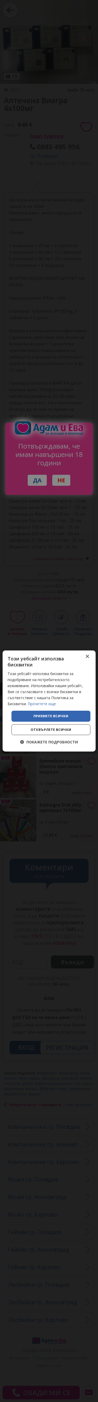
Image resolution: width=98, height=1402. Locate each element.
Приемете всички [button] (50, 716)
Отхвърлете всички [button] (51, 729)
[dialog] (48, 701)
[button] (49, 742)
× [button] (87, 657)
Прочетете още (42, 703)
